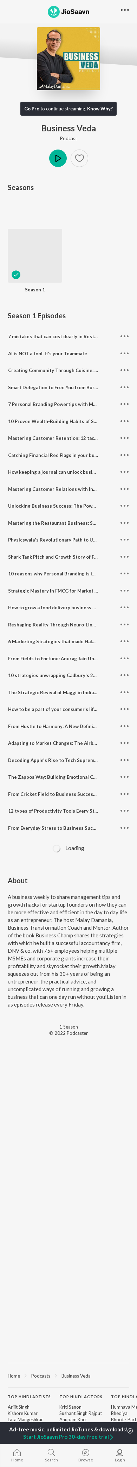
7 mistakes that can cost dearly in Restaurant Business (69, 336)
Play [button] (58, 158)
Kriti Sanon (70, 1407)
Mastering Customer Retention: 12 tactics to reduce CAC (72, 438)
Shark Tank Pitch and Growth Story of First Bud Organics (70, 557)
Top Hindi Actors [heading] (81, 1396)
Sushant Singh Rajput (80, 1413)
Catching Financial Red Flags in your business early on (68, 455)
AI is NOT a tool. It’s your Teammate (47, 353)
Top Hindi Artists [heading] (29, 1396)
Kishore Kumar (23, 1413)
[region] (68, 1375)
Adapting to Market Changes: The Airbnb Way (59, 743)
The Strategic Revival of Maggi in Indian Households (66, 692)
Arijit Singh (19, 1407)
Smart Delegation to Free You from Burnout (56, 387)
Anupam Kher (73, 1419)
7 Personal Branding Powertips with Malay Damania (65, 404)
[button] (79, 158)
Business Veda (76, 1376)
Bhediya (119, 1413)
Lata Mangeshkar (25, 1419)
